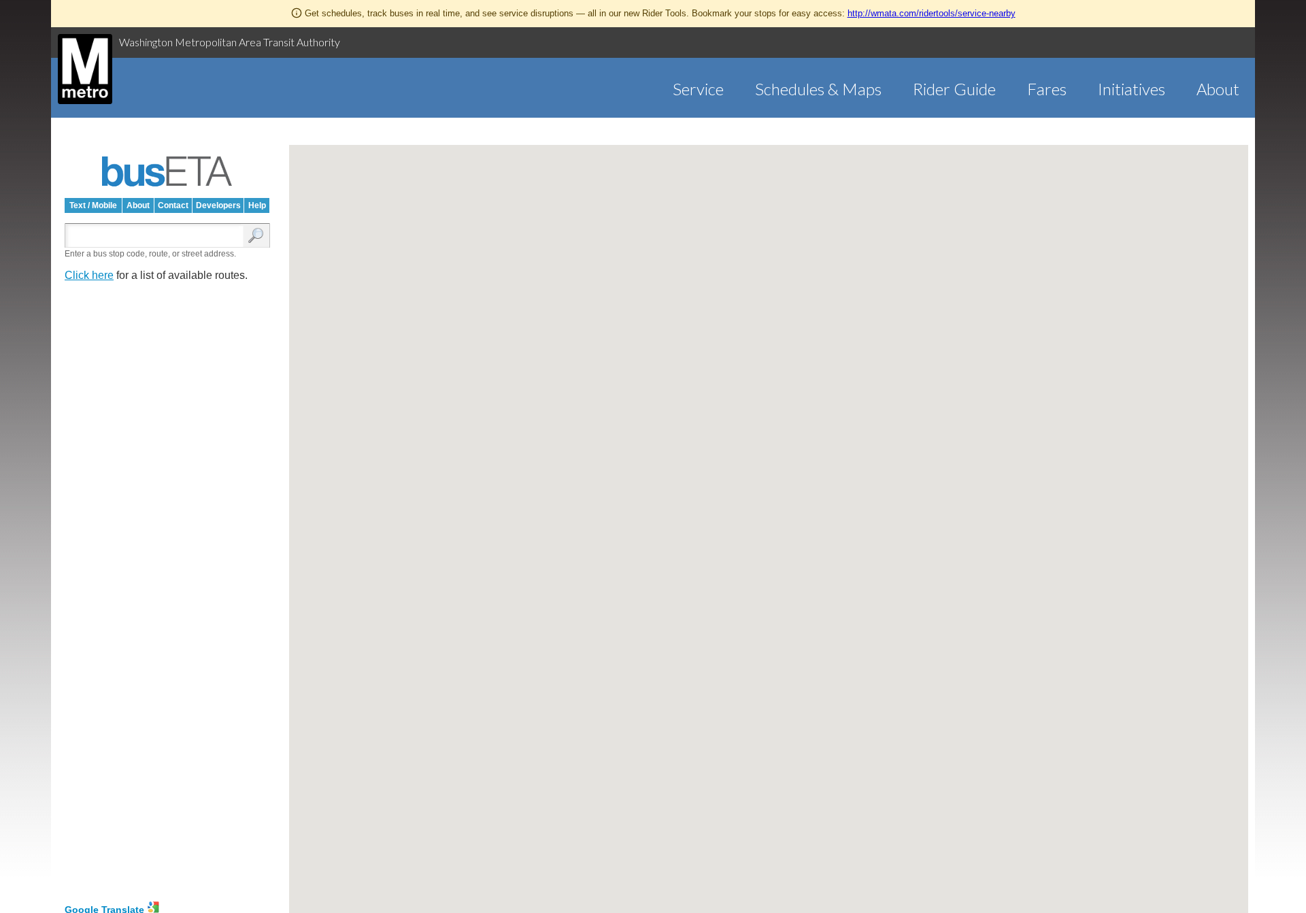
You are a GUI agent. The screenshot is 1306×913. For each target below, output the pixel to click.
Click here (89, 275)
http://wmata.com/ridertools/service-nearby (932, 13)
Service (698, 89)
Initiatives (1131, 89)
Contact (173, 205)
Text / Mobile (93, 205)
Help (257, 205)
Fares (1047, 89)
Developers (218, 205)
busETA (167, 171)
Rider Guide (954, 89)
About (1217, 89)
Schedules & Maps (818, 89)
